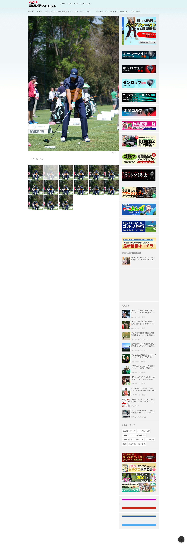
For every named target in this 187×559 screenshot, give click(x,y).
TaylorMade (141, 435)
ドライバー (138, 440)
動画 (124, 444)
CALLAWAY (127, 440)
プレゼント (150, 440)
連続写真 (132, 444)
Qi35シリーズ (128, 435)
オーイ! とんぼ (143, 431)
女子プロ (141, 444)
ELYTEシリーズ (129, 431)
